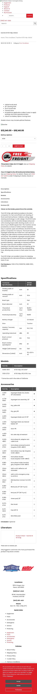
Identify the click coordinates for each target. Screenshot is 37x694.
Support (6, 7)
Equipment (7, 3)
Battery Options (6, 135)
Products (7, 5)
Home (2, 37)
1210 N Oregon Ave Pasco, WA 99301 (18, 586)
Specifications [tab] (6, 192)
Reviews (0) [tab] (5, 205)
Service (9, 626)
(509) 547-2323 (18, 591)
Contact (6, 11)
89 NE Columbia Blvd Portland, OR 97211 (18, 595)
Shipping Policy (11, 174)
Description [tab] (5, 189)
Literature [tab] (4, 202)
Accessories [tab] (5, 199)
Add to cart (18, 146)
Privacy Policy (11, 656)
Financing (10, 629)
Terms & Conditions (13, 662)
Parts (8, 617)
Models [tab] (3, 195)
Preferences (18, 689)
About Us (7, 9)
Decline (18, 685)
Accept (18, 681)
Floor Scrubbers (10, 37)
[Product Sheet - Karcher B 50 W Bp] (7, 537)
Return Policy (11, 650)
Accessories (11, 620)
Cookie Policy (11, 659)
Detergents (10, 623)
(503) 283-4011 (18, 600)
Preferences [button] (10, 676)
